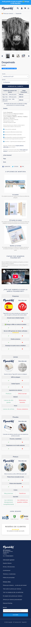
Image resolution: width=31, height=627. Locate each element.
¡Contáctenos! (6, 570)
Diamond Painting (7, 603)
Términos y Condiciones (9, 574)
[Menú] (28, 8)
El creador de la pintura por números (12, 596)
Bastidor (3, 79)
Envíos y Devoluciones (9, 566)
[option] (7, 56)
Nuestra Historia (7, 563)
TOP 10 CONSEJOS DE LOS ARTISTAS (13, 592)
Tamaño (3, 73)
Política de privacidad (9, 577)
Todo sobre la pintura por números (12, 588)
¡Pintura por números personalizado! (12, 599)
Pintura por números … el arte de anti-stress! (15, 585)
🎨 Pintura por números (7, 13)
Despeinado (18, 13)
